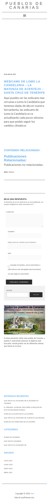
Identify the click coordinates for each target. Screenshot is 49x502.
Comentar (10, 212)
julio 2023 (8, 460)
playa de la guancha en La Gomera (18, 414)
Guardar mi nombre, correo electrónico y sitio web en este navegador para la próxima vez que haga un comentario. (24, 269)
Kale (32, 494)
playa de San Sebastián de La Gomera (19, 422)
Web (9, 253)
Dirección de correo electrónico (22, 242)
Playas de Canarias (12, 437)
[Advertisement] (24, 45)
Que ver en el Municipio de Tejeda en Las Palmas (24, 418)
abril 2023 (8, 472)
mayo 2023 (8, 468)
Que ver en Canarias (12, 441)
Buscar (9, 290)
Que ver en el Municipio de (15, 445)
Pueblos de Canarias (24, 5)
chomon (11, 172)
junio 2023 (8, 464)
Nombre (11, 231)
